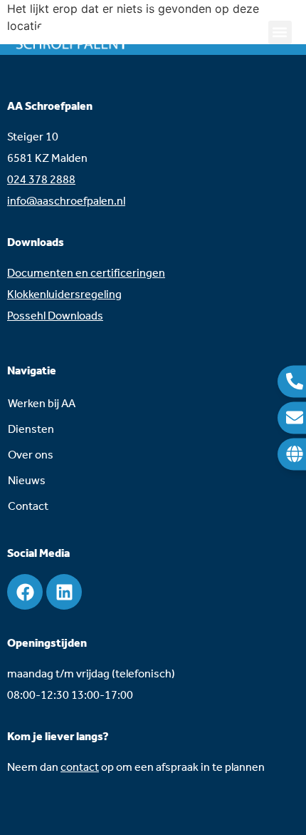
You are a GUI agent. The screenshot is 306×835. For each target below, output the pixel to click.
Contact (28, 507)
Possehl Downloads (55, 316)
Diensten (31, 430)
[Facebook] (25, 592)
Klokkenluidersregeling (64, 295)
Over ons (30, 455)
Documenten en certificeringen (86, 273)
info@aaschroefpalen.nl (66, 201)
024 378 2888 (41, 180)
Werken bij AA (41, 404)
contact (79, 768)
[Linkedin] (64, 592)
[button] (280, 32)
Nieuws (27, 481)
